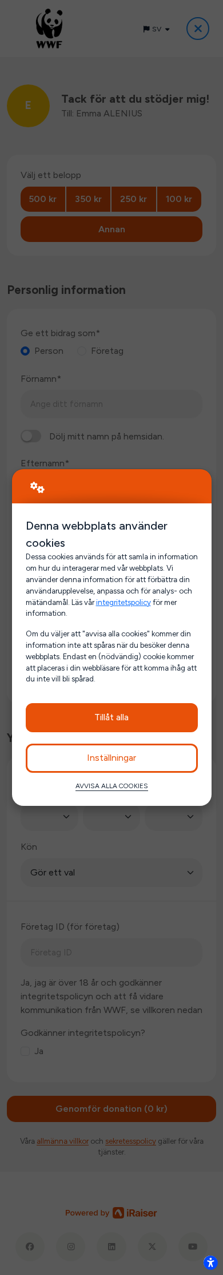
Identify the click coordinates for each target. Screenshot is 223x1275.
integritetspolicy (123, 602)
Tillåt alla (111, 717)
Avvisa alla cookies (111, 786)
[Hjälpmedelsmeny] (210, 1262)
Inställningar (111, 757)
